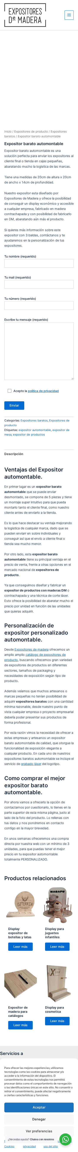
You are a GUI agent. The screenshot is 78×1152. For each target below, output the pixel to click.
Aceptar (39, 1107)
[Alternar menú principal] (69, 14)
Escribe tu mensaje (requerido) (26, 319)
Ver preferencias (39, 1131)
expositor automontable (35, 430)
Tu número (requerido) (20, 298)
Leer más (20, 947)
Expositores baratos (34, 420)
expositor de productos (29, 434)
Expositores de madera (32, 649)
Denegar (39, 1119)
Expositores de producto (31, 131)
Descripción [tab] (13, 454)
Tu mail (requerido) (17, 277)
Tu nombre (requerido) (20, 256)
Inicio (7, 131)
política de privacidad (43, 391)
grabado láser (31, 764)
